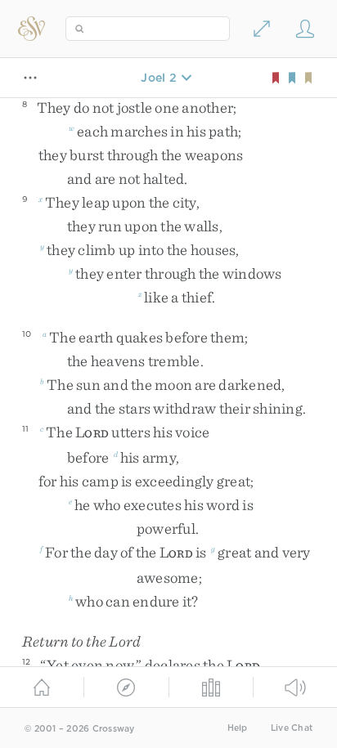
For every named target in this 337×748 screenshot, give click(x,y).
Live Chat (291, 728)
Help (237, 728)
